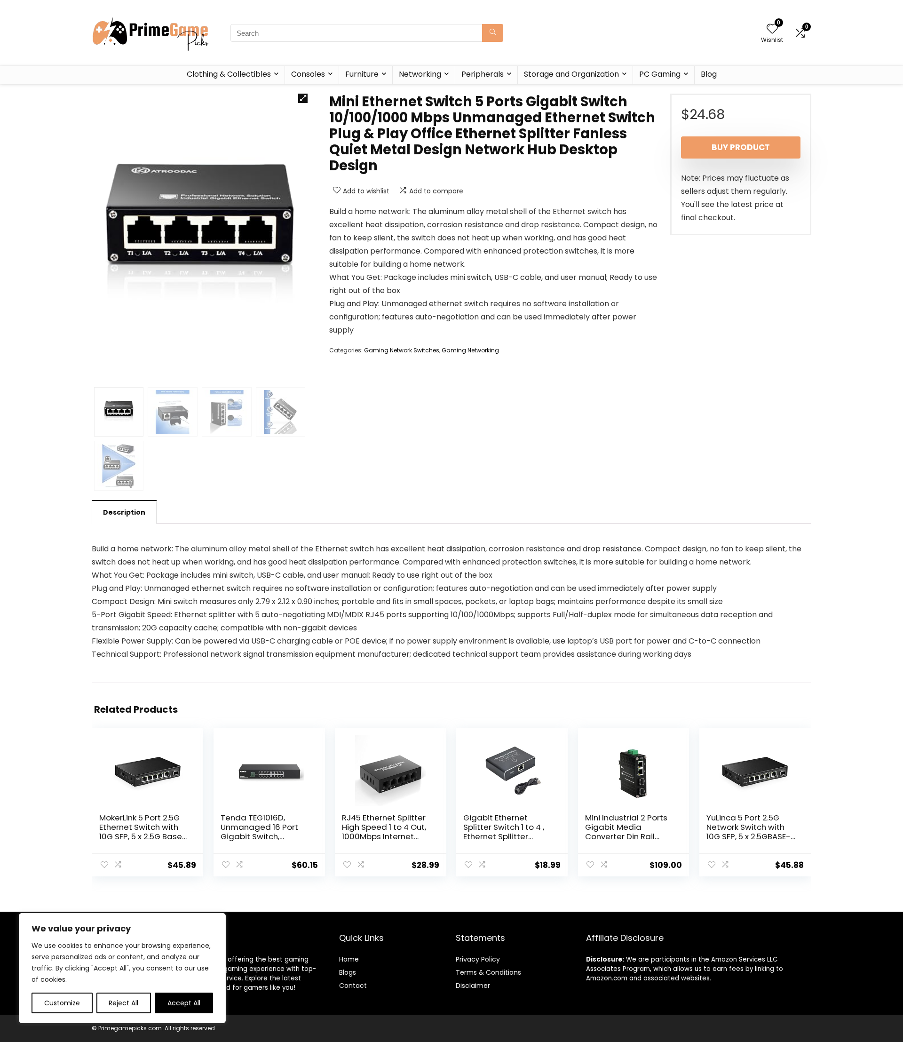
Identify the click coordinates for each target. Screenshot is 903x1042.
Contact (353, 985)
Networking (420, 74)
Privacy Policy (478, 959)
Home (349, 959)
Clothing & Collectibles (229, 74)
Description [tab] (124, 512)
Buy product (741, 147)
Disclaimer (473, 985)
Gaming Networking (470, 350)
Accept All (183, 1003)
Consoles (308, 74)
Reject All (123, 1003)
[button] (303, 98)
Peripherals (482, 74)
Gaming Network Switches (401, 350)
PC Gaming (660, 74)
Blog (709, 74)
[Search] (492, 33)
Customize (62, 1003)
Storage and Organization (571, 74)
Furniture (362, 74)
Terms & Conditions (488, 972)
